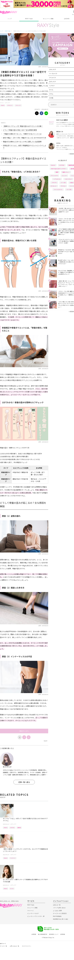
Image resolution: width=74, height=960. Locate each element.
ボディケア (7, 102)
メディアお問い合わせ (59, 907)
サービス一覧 (3, 946)
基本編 (19, 827)
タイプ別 (69, 189)
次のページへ (24, 731)
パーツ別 (63, 182)
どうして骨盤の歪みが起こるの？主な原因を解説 (20, 130)
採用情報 (62, 934)
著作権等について (53, 934)
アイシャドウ (54, 175)
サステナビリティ (26, 946)
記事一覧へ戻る (24, 782)
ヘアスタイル (56, 179)
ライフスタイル (58, 189)
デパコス (63, 186)
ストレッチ (18, 105)
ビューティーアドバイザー (34, 916)
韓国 (57, 172)
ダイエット (10, 105)
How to (2, 105)
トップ (10, 18)
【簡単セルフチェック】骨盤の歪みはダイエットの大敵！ (23, 126)
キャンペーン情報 (48, 18)
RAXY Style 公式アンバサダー (58, 168)
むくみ (11, 888)
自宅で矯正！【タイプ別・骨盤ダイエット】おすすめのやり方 (24, 138)
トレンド (64, 175)
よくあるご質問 (57, 910)
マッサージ (12, 858)
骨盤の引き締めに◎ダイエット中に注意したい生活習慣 (22, 141)
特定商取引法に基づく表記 (60, 919)
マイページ (30, 910)
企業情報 (33, 934)
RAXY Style (29, 18)
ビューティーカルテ (33, 913)
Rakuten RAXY (8, 12)
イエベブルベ (68, 179)
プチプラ (54, 182)
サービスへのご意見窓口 (60, 913)
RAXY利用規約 (57, 916)
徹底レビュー (66, 172)
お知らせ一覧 (57, 905)
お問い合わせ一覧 (14, 946)
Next (45, 741)
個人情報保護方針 (42, 934)
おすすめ (12, 827)
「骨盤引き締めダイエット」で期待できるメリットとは (22, 134)
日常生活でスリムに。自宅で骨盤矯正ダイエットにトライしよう (24, 146)
